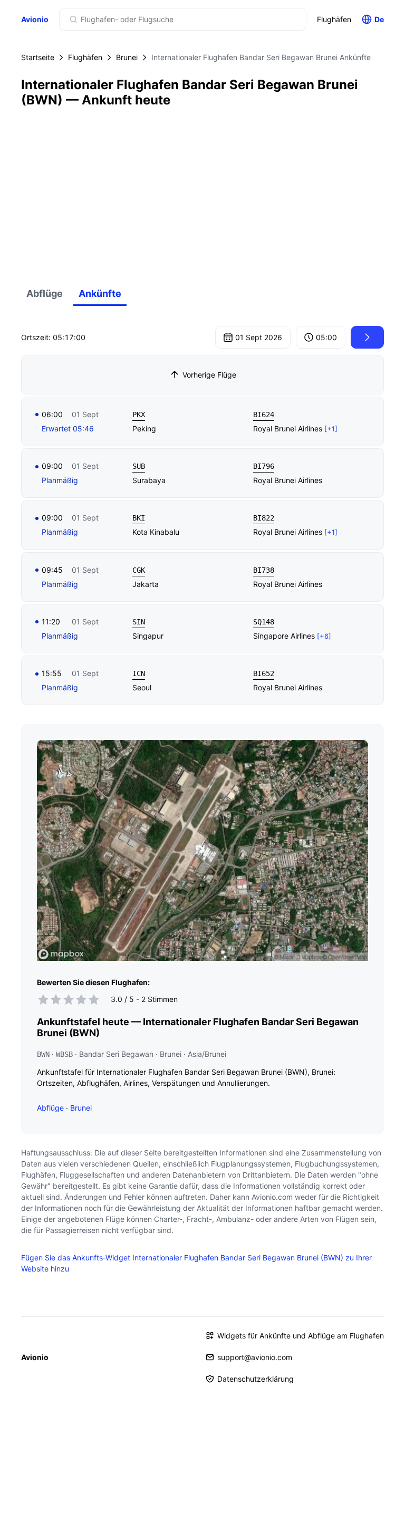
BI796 (263, 466)
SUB (138, 466)
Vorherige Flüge (209, 374)
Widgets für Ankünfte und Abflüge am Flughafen (300, 1335)
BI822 (263, 518)
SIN (138, 622)
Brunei (127, 57)
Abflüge (44, 293)
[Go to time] (367, 337)
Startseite (37, 57)
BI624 (263, 414)
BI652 (263, 673)
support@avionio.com (254, 1357)
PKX (138, 414)
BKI (138, 518)
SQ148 (263, 622)
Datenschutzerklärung (255, 1378)
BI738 (263, 570)
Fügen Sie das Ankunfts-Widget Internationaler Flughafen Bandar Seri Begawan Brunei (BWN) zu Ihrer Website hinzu (196, 1263)
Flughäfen (334, 19)
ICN (138, 673)
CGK (138, 570)
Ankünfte (100, 293)
